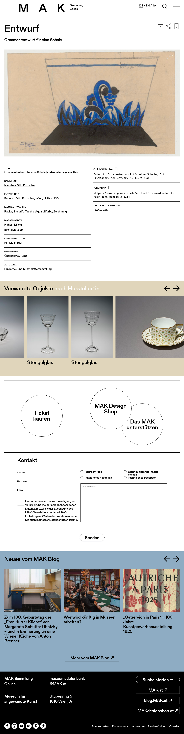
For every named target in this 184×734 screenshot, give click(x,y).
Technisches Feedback (142, 477)
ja (154, 5)
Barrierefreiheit (156, 726)
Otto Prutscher (25, 198)
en (148, 5)
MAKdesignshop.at (156, 711)
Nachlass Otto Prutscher (19, 185)
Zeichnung (60, 211)
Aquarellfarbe (43, 211)
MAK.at (155, 690)
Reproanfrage (93, 471)
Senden (92, 537)
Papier (8, 211)
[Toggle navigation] (176, 7)
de (141, 5)
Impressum (138, 726)
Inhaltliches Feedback (98, 477)
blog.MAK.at (155, 700)
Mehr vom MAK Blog (89, 658)
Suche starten (155, 680)
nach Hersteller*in (77, 288)
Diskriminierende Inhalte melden (143, 473)
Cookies (174, 726)
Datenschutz (120, 726)
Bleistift (19, 211)
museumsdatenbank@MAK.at (67, 681)
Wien (39, 198)
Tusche (29, 211)
